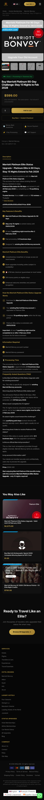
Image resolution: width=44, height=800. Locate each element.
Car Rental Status (8, 729)
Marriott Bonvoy (29, 11)
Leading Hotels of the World (11, 709)
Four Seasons (6, 699)
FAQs (3, 753)
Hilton (4, 679)
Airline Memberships (9, 726)
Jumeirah (5, 713)
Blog (3, 736)
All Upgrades (6, 733)
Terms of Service (22, 771)
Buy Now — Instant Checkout (22, 118)
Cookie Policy (20, 775)
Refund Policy (33, 771)
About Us (5, 746)
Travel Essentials (7, 666)
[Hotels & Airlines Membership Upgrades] (5, 4)
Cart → (30, 4)
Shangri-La (5, 703)
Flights (4, 656)
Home (5, 11)
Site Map (5, 756)
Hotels (4, 653)
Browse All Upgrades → (22, 632)
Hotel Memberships (8, 723)
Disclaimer (29, 775)
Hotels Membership (15, 11)
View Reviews (8, 200)
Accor (4, 690)
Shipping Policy (9, 775)
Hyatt (4, 683)
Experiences (6, 663)
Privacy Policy (10, 771)
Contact (4, 749)
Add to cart (27, 110)
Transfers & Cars (7, 659)
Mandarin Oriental (8, 706)
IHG (3, 686)
